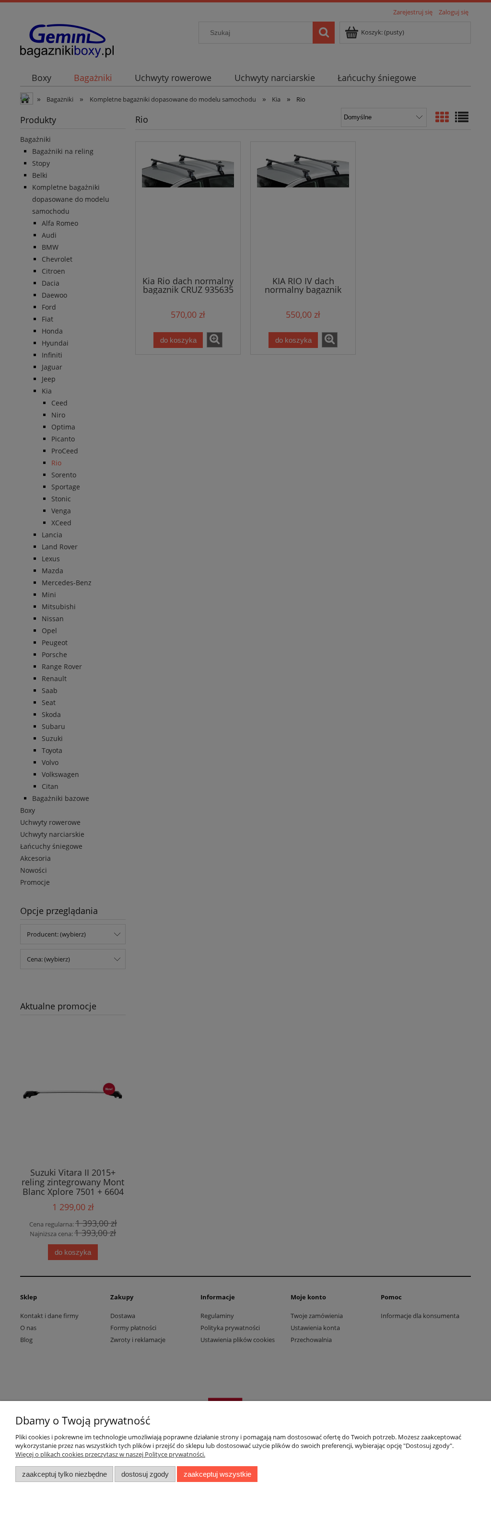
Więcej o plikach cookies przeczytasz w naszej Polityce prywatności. (110, 1454)
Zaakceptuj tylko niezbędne (64, 1474)
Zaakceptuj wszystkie (217, 1474)
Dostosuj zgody (145, 1474)
